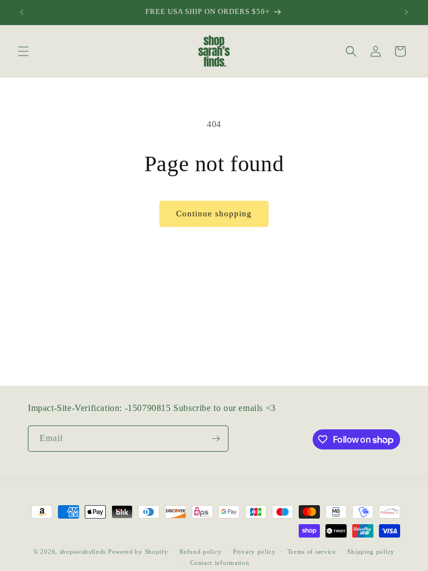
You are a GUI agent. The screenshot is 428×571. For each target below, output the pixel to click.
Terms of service (312, 551)
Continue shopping (214, 213)
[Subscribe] (215, 438)
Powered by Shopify (138, 551)
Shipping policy (371, 551)
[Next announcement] (406, 12)
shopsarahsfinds (83, 551)
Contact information (219, 562)
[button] (23, 51)
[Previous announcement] (21, 12)
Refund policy (200, 551)
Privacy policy (254, 551)
